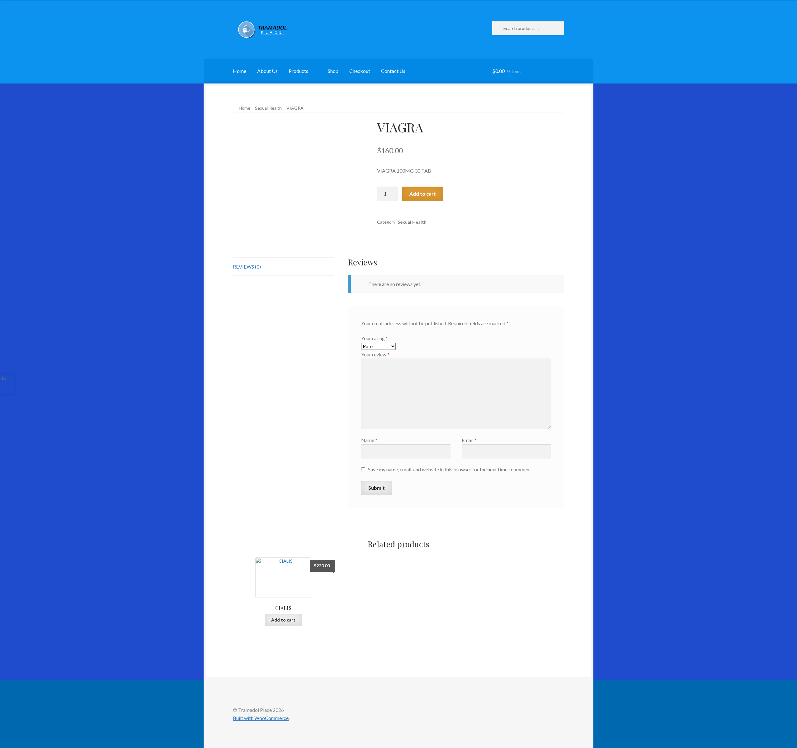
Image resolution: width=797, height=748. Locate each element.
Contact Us (393, 71)
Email (469, 440)
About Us (267, 71)
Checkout (359, 71)
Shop (333, 71)
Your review (375, 354)
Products (298, 71)
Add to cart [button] (283, 619)
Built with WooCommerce (261, 718)
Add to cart (422, 194)
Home (239, 71)
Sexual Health (268, 108)
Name (369, 440)
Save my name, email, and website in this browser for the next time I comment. (450, 469)
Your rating (374, 338)
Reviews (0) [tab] (247, 266)
